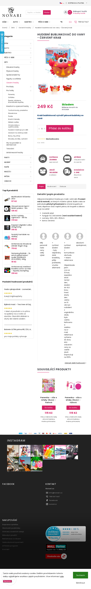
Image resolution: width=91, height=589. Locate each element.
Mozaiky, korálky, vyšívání (18, 139)
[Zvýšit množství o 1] (44, 129)
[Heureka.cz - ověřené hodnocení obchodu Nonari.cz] (66, 534)
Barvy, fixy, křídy (14, 136)
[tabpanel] (48, 401)
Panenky (11, 94)
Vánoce (7, 181)
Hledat (47, 12)
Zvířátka (11, 97)
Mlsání (7, 162)
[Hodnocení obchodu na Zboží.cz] (66, 556)
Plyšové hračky (12, 71)
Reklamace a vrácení (11, 539)
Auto (6, 48)
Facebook (53, 500)
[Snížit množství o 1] (39, 129)
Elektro (7, 53)
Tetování (10, 148)
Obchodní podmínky (11, 528)
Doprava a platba (76, 3)
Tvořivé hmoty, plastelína (18, 110)
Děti (6, 62)
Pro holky (10, 90)
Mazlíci (7, 171)
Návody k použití (9, 535)
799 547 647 (54, 497)
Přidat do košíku (60, 128)
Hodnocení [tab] (51, 186)
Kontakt (5, 549)
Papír (6, 167)
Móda (6, 176)
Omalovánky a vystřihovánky (13, 126)
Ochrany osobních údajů (13, 532)
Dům (6, 43)
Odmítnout (80, 583)
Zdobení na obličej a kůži (17, 133)
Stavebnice (12, 113)
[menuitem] (6, 22)
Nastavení (7, 581)
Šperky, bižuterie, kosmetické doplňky (16, 101)
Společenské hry (13, 75)
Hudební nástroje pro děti (18, 130)
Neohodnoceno (52, 139)
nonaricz (53, 504)
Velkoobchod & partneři (12, 542)
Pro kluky (10, 86)
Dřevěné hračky (13, 67)
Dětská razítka (13, 122)
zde (62, 576)
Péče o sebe (9, 57)
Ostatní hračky (12, 82)
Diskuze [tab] (63, 186)
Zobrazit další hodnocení (75, 363)
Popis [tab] (41, 186)
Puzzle (10, 116)
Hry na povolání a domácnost (13, 144)
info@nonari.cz (55, 493)
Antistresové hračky (14, 152)
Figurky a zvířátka (13, 79)
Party (7, 157)
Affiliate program (10, 546)
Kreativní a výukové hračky (17, 106)
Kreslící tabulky (14, 119)
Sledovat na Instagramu (21, 471)
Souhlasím (80, 575)
